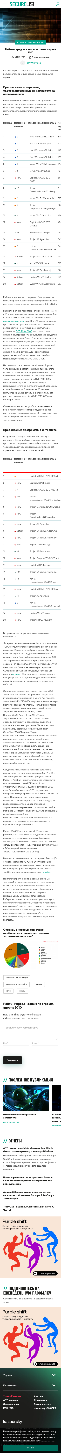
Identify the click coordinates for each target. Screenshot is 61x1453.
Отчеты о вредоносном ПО (30, 42)
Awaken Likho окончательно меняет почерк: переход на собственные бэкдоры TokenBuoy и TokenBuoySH (28, 1195)
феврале (16, 674)
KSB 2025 (8, 1408)
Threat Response (12, 1395)
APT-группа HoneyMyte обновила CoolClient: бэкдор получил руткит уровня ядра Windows (28, 1150)
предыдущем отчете (14, 321)
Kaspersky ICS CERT (45, 1408)
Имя (5, 1043)
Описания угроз (42, 1404)
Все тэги (38, 1395)
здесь (39, 1440)
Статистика (40, 1400)
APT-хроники (10, 1400)
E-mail (35, 1043)
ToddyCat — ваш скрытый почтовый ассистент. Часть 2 (28, 1208)
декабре (47, 872)
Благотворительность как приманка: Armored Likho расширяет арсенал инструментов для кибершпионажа (28, 1180)
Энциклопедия (11, 1404)
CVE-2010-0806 (24, 331)
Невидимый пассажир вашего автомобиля (19, 1116)
